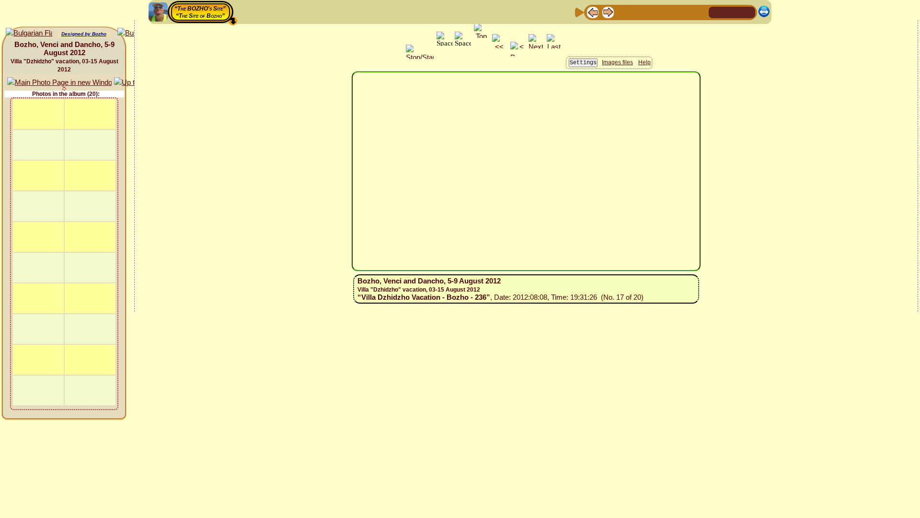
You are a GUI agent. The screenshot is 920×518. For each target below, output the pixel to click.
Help (644, 62)
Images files (617, 62)
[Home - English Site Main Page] (732, 12)
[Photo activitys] (669, 12)
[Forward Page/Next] (608, 12)
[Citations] (638, 12)
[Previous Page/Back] (592, 12)
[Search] (700, 12)
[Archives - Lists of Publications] (623, 12)
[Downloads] (684, 12)
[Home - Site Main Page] (717, 12)
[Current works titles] (654, 12)
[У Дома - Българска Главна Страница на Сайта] (747, 12)
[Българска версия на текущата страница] (29, 33)
